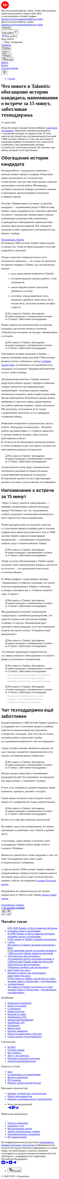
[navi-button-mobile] (4, 72)
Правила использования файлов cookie (22, 24)
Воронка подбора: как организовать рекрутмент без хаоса (27, 974)
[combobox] (15, 1169)
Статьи (11, 78)
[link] (6, 55)
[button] (4, 62)
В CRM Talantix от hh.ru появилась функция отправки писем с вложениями (31, 935)
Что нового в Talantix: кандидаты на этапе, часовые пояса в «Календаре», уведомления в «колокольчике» (32, 990)
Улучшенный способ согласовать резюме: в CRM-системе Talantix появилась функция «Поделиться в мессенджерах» (31, 962)
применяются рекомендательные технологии (27, 1143)
